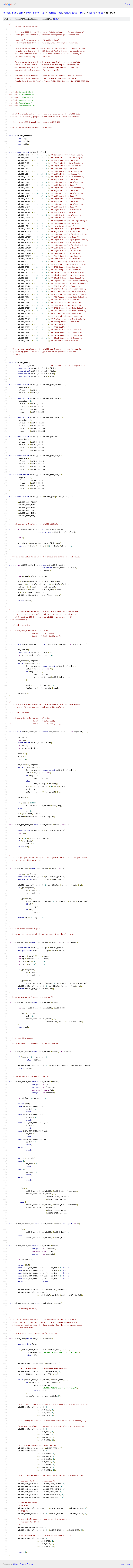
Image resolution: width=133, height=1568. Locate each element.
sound (92, 12)
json (128, 1564)
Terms (30, 1564)
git (43, 12)
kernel (6, 12)
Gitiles (15, 1564)
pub (14, 12)
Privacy (23, 1564)
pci (60, 12)
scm (21, 12)
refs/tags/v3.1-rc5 (74, 12)
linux (28, 12)
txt (122, 1564)
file (56, 19)
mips (100, 12)
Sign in (127, 4)
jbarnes (52, 12)
